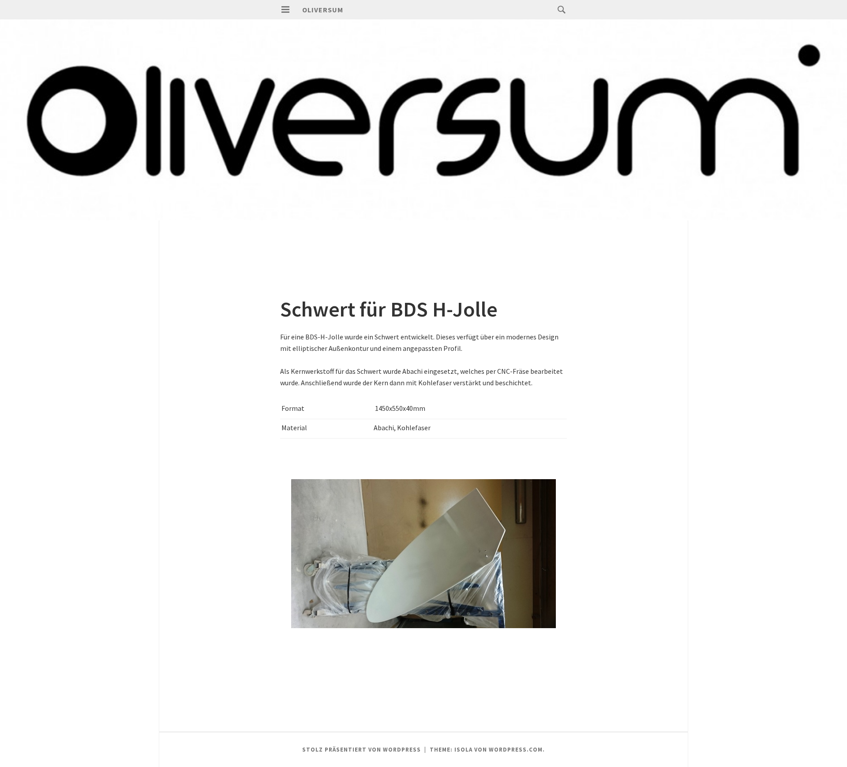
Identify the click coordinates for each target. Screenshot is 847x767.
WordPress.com (516, 749)
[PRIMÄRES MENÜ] (285, 9)
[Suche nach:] (559, 9)
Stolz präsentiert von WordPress (361, 749)
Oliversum (322, 9)
